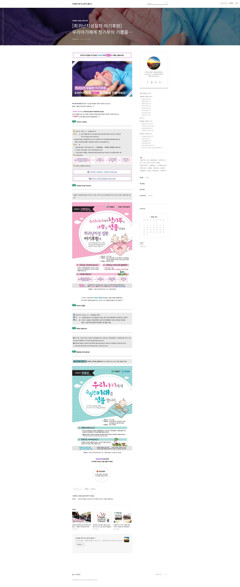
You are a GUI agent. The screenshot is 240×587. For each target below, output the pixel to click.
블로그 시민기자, (151, 163)
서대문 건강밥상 (147, 128)
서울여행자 (159, 556)
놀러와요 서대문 (146, 134)
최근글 (141, 177)
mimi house (159, 565)
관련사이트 (159, 574)
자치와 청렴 (146, 110)
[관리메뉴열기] (236, 3)
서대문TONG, (143, 168)
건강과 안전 (146, 113)
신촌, (147, 160)
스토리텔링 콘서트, (162, 165)
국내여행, (161, 160)
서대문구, (162, 168)
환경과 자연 (146, 101)
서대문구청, (143, 160)
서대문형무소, (152, 165)
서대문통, (149, 168)
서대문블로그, (143, 171)
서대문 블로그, (156, 171)
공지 (142, 118)
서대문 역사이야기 (148, 130)
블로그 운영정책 (76, 574)
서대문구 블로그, (144, 165)
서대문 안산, (156, 168)
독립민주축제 (146, 143)
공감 (157, 550)
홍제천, (149, 171)
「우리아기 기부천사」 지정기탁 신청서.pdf (103, 172)
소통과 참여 (146, 115)
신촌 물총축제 (146, 141)
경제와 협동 (146, 104)
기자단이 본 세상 (148, 126)
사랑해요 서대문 (146, 96)
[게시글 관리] (80, 489)
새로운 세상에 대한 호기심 (161, 570)
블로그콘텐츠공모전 (148, 145)
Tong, (144, 163)
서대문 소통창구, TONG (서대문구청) (161, 546)
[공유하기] (78, 489)
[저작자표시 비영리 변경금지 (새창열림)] (93, 489)
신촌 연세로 (146, 138)
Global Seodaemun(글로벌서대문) (152, 147)
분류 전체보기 (145, 93)
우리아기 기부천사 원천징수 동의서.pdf (102, 179)
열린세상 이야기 (147, 124)
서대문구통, (163, 171)
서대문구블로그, (154, 160)
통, (165, 160)
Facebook (143, 195)
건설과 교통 (146, 108)
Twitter (150, 195)
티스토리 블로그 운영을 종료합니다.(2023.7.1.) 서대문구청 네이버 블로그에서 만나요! (99, 541)
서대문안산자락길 (147, 136)
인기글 (147, 177)
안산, (141, 163)
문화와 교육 (146, 99)
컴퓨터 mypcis (160, 553)
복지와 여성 (146, 106)
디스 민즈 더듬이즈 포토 (161, 561)
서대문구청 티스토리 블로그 (82, 4)
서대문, (158, 163)
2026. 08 (154, 217)
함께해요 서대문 (146, 121)
